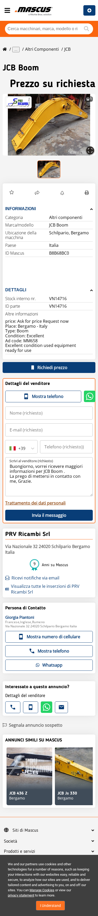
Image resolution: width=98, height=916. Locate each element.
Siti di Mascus (25, 830)
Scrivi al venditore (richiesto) (31, 461)
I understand (50, 906)
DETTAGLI (15, 290)
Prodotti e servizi (19, 851)
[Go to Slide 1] (49, 169)
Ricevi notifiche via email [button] (35, 578)
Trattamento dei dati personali (35, 503)
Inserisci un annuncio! (89, 10)
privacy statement (21, 895)
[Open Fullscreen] (90, 150)
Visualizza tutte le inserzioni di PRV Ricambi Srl (45, 589)
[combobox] (9, 448)
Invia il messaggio (49, 515)
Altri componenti (42, 49)
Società (10, 841)
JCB (67, 49)
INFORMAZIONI (20, 209)
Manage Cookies (42, 890)
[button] (49, 125)
